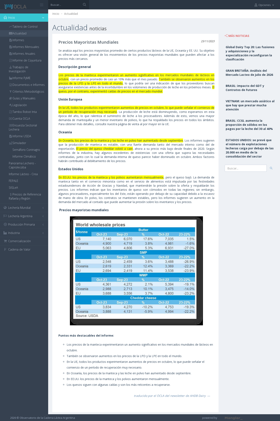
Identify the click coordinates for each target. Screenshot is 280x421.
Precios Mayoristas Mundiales (88, 42)
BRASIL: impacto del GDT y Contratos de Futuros (245, 88)
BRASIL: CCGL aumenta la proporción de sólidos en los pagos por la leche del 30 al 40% (249, 125)
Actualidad (71, 14)
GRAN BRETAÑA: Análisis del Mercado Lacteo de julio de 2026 (249, 73)
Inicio (55, 14)
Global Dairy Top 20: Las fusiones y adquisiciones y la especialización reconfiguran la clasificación (250, 53)
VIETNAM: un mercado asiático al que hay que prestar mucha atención (250, 105)
